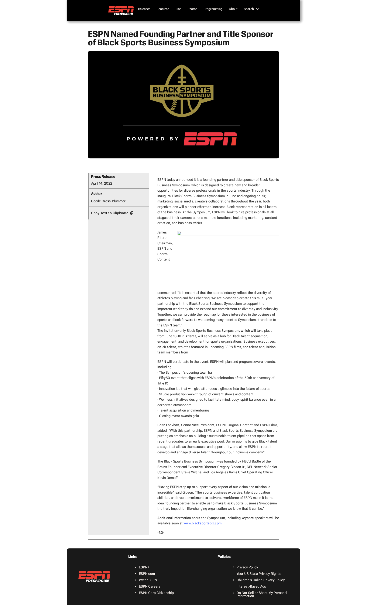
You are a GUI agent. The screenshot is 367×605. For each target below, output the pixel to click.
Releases (144, 9)
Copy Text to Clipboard (109, 213)
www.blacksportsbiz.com (203, 523)
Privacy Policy (247, 567)
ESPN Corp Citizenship (156, 593)
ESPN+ (144, 567)
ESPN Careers (149, 586)
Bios (178, 9)
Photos (192, 9)
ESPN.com (147, 574)
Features (163, 9)
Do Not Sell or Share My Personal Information (262, 594)
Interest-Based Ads (251, 586)
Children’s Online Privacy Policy (261, 580)
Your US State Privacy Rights (259, 574)
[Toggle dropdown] (257, 8)
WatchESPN (148, 580)
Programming (213, 9)
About (233, 9)
